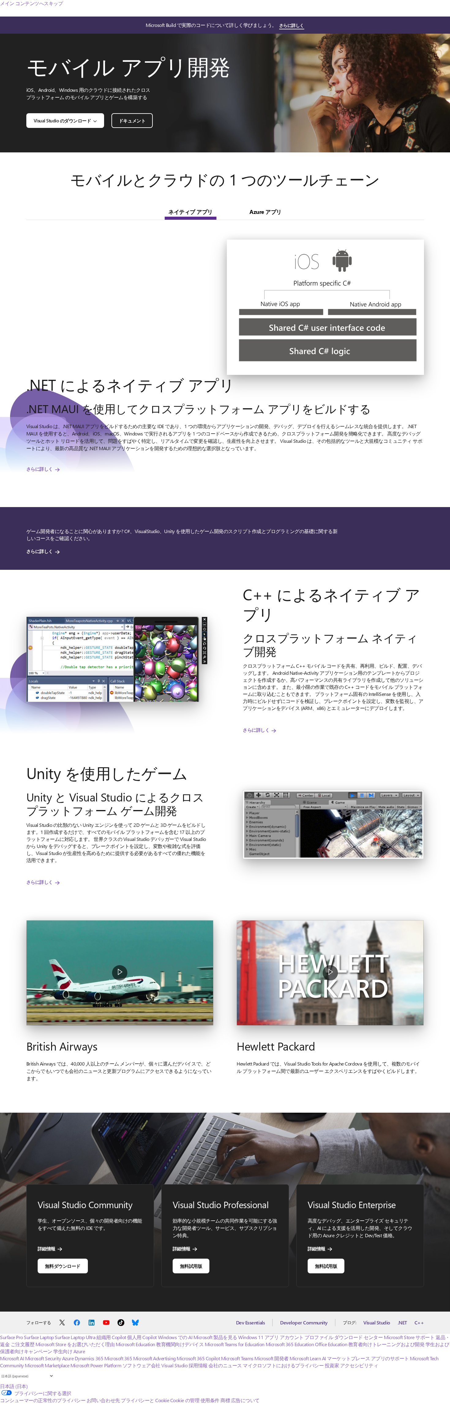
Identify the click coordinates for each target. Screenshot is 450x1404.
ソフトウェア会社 (141, 1371)
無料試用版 (191, 1272)
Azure (68, 1364)
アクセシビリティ (359, 1371)
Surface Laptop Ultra (75, 1343)
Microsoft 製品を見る (215, 1343)
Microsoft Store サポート (409, 1343)
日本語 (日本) (14, 1392)
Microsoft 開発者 (271, 1364)
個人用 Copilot (142, 1343)
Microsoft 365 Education (290, 1350)
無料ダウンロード (63, 1272)
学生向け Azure (69, 1357)
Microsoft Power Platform (95, 1371)
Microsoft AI (12, 1364)
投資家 (332, 1371)
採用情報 (198, 1371)
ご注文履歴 (23, 1350)
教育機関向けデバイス (180, 1350)
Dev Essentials (250, 1328)
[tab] (190, 212)
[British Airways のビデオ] (119, 972)
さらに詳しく (291, 25)
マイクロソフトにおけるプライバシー (283, 1371)
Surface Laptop (39, 1343)
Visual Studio (376, 1328)
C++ (419, 1328)
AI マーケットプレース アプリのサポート (365, 1364)
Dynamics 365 (89, 1364)
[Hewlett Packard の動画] (330, 972)
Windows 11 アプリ (258, 1343)
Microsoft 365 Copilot (198, 1364)
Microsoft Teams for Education (234, 1350)
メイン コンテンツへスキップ (31, 3)
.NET (402, 1328)
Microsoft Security (43, 1364)
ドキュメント (132, 121)
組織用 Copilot (111, 1343)
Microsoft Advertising (154, 1364)
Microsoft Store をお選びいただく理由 (75, 1350)
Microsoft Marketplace (47, 1371)
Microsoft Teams (237, 1364)
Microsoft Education (135, 1350)
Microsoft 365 (118, 1364)
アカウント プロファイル (306, 1343)
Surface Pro (11, 1343)
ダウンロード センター (358, 1343)
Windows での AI (175, 1343)
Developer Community (304, 1328)
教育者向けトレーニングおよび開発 (386, 1350)
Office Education (331, 1350)
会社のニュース (225, 1371)
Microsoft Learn (305, 1364)
